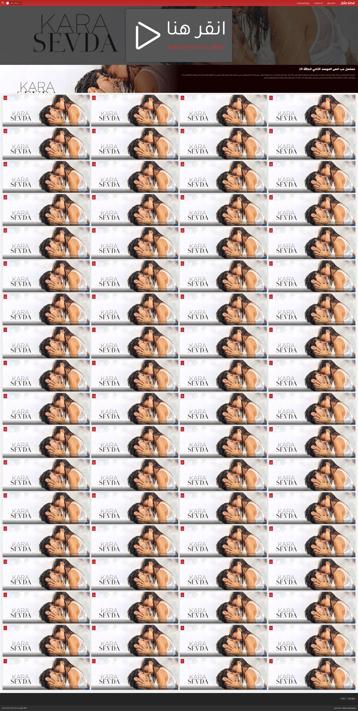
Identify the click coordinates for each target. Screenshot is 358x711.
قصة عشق (331, 3)
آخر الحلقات (318, 3)
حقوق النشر (351, 699)
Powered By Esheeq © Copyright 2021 (14, 708)
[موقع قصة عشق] (347, 3)
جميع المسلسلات (303, 3)
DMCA (343, 699)
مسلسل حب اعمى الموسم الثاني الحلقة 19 (327, 69)
